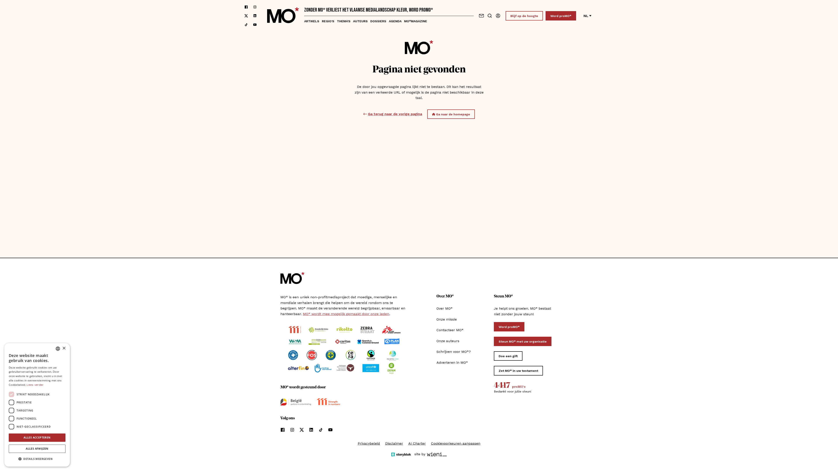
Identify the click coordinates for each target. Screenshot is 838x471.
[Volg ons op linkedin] (255, 16)
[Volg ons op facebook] (246, 7)
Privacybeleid (369, 443)
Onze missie (446, 319)
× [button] (63, 348)
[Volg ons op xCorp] (246, 16)
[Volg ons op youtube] (255, 24)
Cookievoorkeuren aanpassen (455, 443)
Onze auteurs (447, 341)
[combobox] (58, 348)
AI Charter (417, 443)
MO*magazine (415, 21)
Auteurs (360, 21)
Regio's (328, 21)
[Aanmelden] (498, 15)
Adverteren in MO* (452, 362)
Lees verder (35, 384)
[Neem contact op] (481, 15)
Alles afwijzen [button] (37, 449)
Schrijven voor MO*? (453, 352)
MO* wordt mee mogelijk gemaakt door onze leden (346, 314)
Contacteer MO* (450, 330)
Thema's (343, 21)
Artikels (311, 21)
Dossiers (378, 21)
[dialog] (37, 405)
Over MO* (444, 308)
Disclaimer (394, 443)
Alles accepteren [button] (37, 437)
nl (586, 16)
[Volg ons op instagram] (255, 7)
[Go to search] (489, 15)
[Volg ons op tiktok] (246, 24)
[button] (37, 459)
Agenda (395, 21)
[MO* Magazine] (283, 15)
